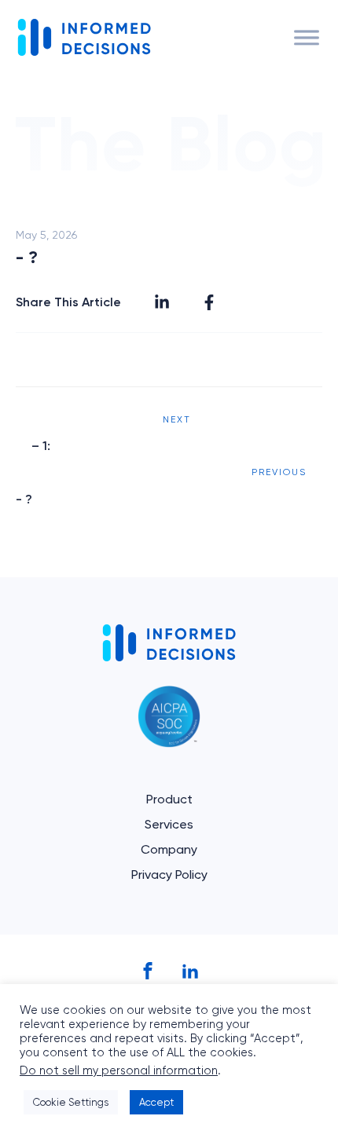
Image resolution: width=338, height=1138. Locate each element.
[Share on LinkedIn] (162, 302)
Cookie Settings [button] (70, 1102)
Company (169, 849)
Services (169, 824)
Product (169, 799)
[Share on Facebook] (209, 302)
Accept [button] (156, 1102)
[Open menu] (306, 37)
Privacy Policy (169, 874)
